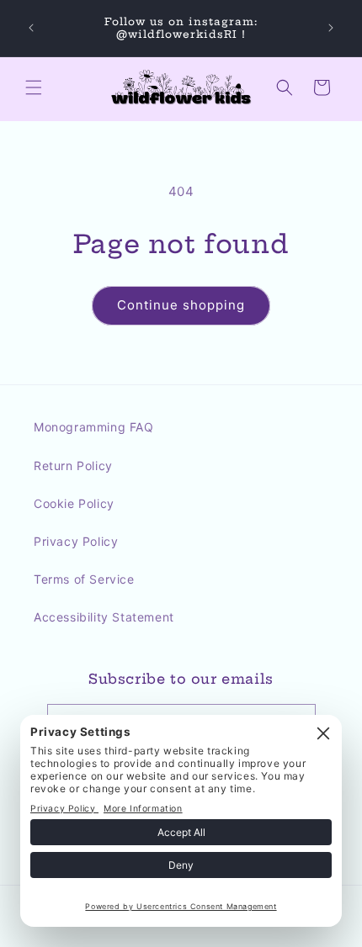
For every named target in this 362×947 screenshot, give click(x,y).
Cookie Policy (74, 503)
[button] (33, 87)
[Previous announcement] (31, 27)
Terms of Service (84, 579)
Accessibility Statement (104, 617)
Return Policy (73, 465)
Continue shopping (181, 305)
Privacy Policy (76, 541)
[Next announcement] (330, 27)
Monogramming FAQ (94, 427)
